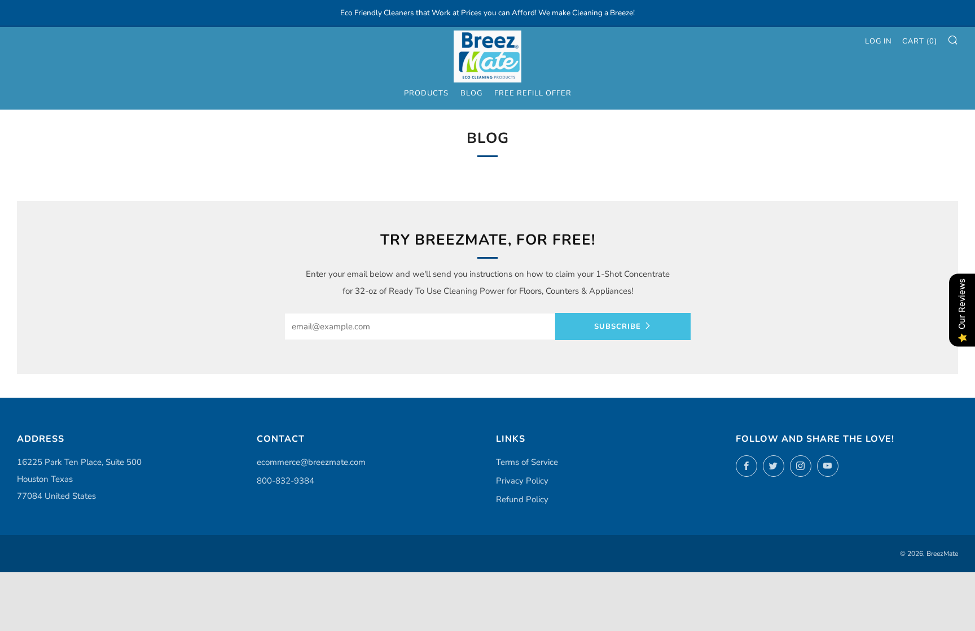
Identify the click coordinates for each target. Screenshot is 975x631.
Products (426, 93)
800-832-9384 (285, 480)
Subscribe (617, 326)
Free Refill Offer (533, 93)
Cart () (919, 41)
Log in (878, 41)
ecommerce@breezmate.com (311, 462)
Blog (471, 93)
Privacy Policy (522, 480)
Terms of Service (527, 462)
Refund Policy (522, 499)
